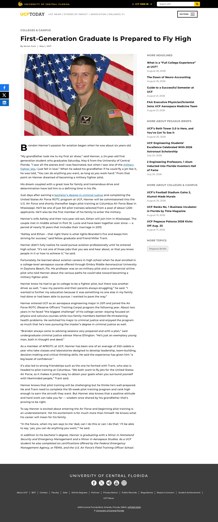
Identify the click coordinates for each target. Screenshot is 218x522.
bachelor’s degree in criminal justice (78, 195)
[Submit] (197, 4)
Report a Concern (165, 492)
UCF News (108, 498)
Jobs (65, 492)
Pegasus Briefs (157, 248)
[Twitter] (101, 483)
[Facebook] (94, 483)
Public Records (129, 492)
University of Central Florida (109, 476)
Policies (95, 492)
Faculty (55, 492)
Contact (44, 492)
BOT (34, 492)
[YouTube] (116, 483)
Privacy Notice (110, 492)
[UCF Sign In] (142, 4)
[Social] (109, 483)
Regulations (147, 492)
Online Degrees (79, 492)
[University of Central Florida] (43, 3)
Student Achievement (189, 492)
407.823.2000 (134, 507)
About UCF (22, 492)
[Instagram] (124, 483)
